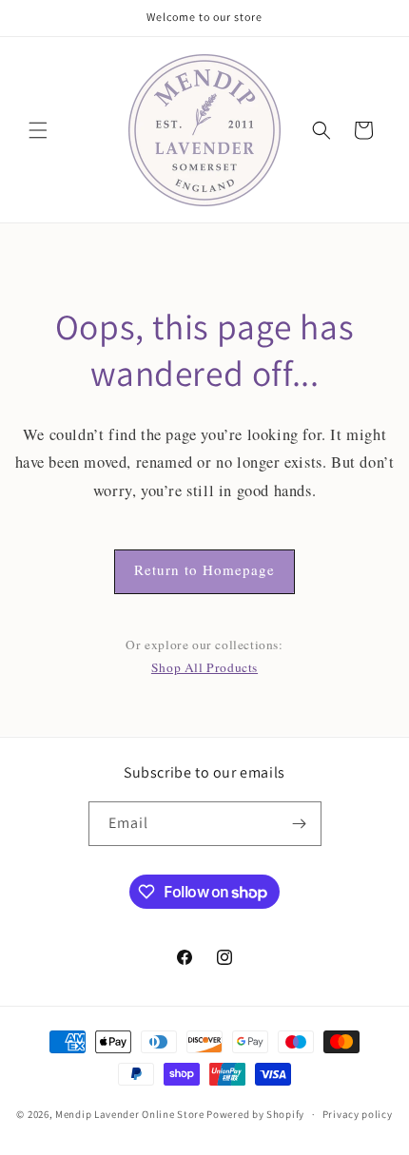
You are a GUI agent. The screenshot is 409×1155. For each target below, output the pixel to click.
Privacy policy (357, 1114)
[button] (38, 130)
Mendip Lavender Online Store (129, 1114)
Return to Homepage (204, 569)
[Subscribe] (300, 823)
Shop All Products (204, 667)
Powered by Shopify (255, 1114)
